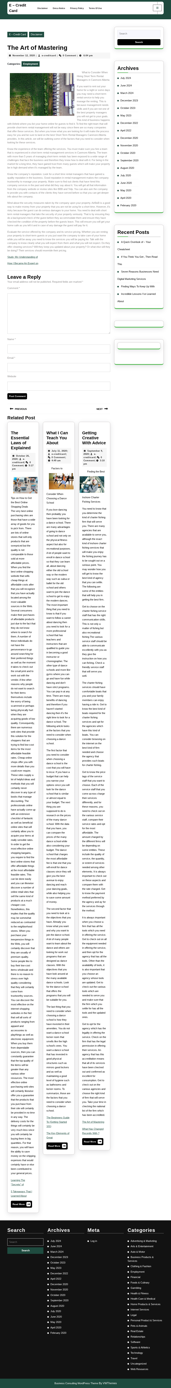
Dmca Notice (59, 8)
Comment (13, 288)
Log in (94, 1241)
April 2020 (125, 197)
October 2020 (127, 152)
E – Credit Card (17, 34)
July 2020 (125, 175)
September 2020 (129, 160)
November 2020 (129, 145)
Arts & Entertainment (142, 1246)
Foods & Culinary (140, 1282)
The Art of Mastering (93, 1121)
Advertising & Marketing (144, 1241)
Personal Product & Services (146, 1320)
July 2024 (125, 78)
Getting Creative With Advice (94, 437)
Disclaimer (42, 8)
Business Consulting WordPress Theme (76, 1383)
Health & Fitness (140, 1293)
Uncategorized (138, 1363)
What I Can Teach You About (57, 437)
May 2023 (125, 115)
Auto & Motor (138, 1251)
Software (135, 1342)
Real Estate (137, 1331)
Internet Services (140, 1309)
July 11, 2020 (59, 451)
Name (11, 339)
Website (11, 376)
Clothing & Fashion (141, 1266)
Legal (133, 1315)
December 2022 (129, 123)
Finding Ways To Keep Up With (138, 286)
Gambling (136, 1287)
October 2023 (127, 108)
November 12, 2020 (24, 55)
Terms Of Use (95, 8)
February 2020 (128, 205)
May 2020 (125, 190)
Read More (21, 1205)
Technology (137, 1352)
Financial (135, 1277)
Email (11, 357)
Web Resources (139, 1369)
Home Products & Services (145, 1304)
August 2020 (127, 167)
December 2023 (129, 100)
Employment (30, 63)
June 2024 (126, 85)
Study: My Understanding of (22, 257)
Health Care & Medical (143, 1298)
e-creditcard (49, 55)
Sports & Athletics (140, 1347)
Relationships (138, 1336)
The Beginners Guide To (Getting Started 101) (57, 1122)
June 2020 (126, 182)
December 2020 (129, 138)
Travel (134, 1358)
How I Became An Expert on (22, 263)
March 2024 (126, 93)
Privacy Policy (77, 8)
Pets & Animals (139, 1325)
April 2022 (125, 130)
